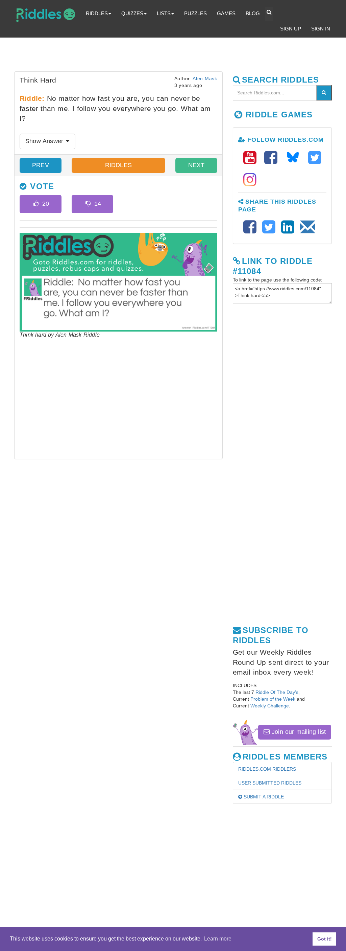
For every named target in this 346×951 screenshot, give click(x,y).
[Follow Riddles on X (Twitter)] (314, 157)
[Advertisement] (178, 56)
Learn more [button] (217, 939)
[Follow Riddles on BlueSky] (295, 157)
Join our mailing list (298, 731)
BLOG (253, 13)
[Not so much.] (88, 204)
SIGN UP (290, 28)
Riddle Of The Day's (276, 692)
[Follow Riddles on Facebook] (273, 157)
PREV (40, 165)
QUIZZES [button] (132, 13)
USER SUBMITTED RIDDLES (269, 783)
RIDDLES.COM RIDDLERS (267, 769)
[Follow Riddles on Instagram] (249, 179)
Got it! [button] (324, 939)
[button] (269, 14)
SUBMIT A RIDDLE (263, 796)
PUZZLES (195, 13)
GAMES (226, 13)
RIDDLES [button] (97, 13)
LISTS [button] (164, 13)
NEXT (196, 165)
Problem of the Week (272, 699)
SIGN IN (320, 28)
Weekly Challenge (269, 705)
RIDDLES (118, 165)
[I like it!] (36, 204)
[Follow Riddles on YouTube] (252, 157)
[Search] (324, 92)
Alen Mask (205, 78)
